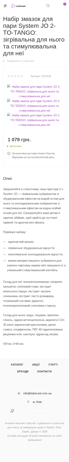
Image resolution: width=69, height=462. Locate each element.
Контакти (44, 371)
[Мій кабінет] (55, 6)
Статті (53, 364)
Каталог (17, 364)
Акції (36, 364)
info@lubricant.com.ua (37, 393)
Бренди (23, 371)
